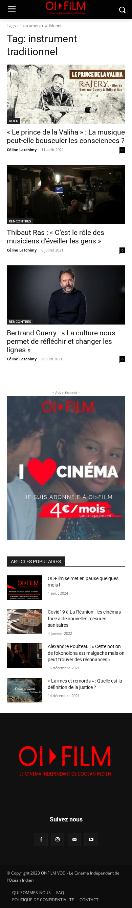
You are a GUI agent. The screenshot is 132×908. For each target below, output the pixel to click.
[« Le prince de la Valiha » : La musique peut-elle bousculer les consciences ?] (66, 94)
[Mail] (74, 839)
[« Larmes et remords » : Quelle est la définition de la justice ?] (24, 690)
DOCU (13, 120)
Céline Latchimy (22, 149)
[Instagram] (57, 839)
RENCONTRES (20, 221)
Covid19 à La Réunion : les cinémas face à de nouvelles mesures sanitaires (84, 618)
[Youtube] (90, 839)
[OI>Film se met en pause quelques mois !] (24, 587)
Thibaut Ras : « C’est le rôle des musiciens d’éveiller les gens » (55, 237)
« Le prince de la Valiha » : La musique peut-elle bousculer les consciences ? (66, 136)
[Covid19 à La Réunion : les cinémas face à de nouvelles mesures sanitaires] (24, 621)
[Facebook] (41, 839)
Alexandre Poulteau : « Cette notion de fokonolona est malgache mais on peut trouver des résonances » (86, 653)
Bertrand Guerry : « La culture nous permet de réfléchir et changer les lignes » (61, 341)
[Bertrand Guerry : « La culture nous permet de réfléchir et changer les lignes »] (66, 295)
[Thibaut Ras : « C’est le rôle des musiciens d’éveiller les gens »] (66, 194)
